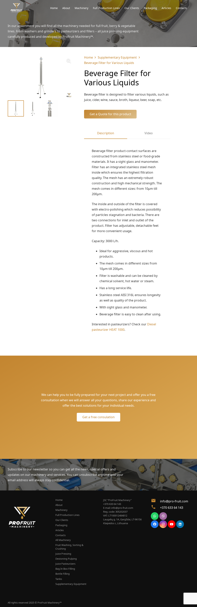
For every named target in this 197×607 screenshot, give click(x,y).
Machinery (61, 510)
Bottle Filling (62, 573)
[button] (69, 61)
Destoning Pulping (66, 558)
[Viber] (163, 516)
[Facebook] (155, 524)
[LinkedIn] (180, 524)
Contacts (60, 535)
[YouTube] (171, 524)
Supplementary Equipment (117, 57)
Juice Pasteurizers (65, 563)
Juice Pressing (63, 553)
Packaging (61, 525)
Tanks (58, 579)
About (59, 505)
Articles (59, 530)
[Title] (16, 8)
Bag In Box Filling (65, 568)
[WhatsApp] (155, 516)
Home (88, 57)
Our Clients (61, 520)
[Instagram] (163, 524)
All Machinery (63, 540)
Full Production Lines (67, 515)
